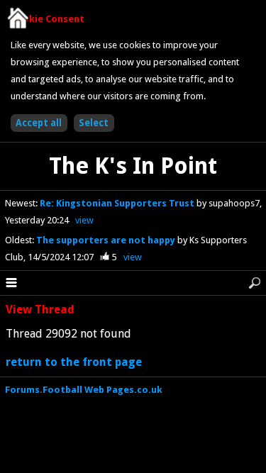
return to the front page (74, 362)
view (84, 220)
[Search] (254, 283)
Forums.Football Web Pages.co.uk (83, 389)
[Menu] (11, 283)
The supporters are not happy (106, 240)
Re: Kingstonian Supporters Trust (118, 203)
